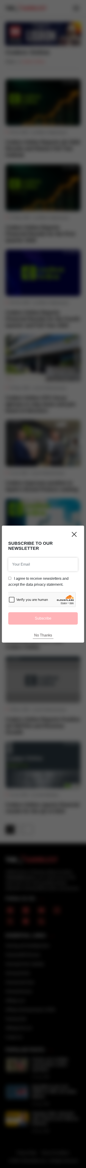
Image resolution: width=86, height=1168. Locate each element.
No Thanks (43, 635)
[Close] (74, 534)
